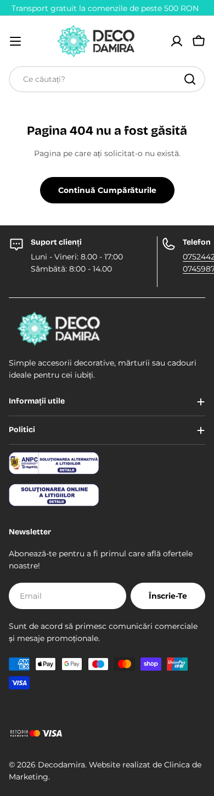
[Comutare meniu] (15, 41)
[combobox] (107, 79)
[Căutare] (189, 79)
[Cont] (176, 41)
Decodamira (61, 765)
